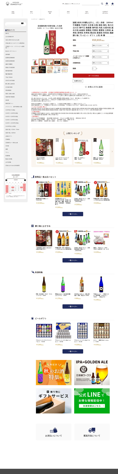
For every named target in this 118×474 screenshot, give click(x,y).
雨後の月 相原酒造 (10, 67)
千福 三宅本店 (9, 77)
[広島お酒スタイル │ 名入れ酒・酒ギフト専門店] (14, 5)
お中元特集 (8, 162)
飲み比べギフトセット (11, 51)
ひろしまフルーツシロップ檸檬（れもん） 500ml (62, 158)
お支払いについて (53, 436)
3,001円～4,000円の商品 (12, 113)
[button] (112, 151)
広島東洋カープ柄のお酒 (12, 142)
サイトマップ (76, 3)
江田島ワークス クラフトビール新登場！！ (15, 47)
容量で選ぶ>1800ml (10, 132)
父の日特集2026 (10, 36)
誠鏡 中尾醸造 (9, 64)
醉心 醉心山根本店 (10, 83)
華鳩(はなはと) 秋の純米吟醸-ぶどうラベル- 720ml (63, 294)
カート (112, 5)
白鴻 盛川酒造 (9, 87)
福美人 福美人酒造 (10, 93)
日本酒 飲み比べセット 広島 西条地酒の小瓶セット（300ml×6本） (82, 200)
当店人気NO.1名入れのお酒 (12, 40)
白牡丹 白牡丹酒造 (10, 80)
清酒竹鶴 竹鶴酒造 (10, 96)
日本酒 (7, 146)
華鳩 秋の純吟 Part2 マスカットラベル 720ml (44, 294)
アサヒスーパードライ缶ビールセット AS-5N (63, 341)
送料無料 (8, 54)
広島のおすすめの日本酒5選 (12, 165)
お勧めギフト (42, 19)
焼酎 (7, 149)
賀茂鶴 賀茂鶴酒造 (10, 57)
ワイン (7, 152)
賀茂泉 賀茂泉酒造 (10, 61)
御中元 (7, 33)
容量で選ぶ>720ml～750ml (12, 129)
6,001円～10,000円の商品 (12, 123)
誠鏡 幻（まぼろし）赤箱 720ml (80, 158)
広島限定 (8, 139)
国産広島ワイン (9, 103)
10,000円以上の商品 (11, 126)
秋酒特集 (8, 155)
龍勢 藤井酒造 (9, 70)
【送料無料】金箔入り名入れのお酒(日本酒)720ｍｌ (43, 248)
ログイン (107, 5)
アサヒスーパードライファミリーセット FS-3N (43, 341)
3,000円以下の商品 (10, 110)
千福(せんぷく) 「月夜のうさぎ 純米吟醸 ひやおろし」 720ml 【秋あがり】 (101, 295)
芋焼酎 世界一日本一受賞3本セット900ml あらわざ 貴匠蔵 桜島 (101, 199)
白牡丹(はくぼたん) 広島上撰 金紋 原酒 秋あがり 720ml (82, 294)
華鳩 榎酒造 (8, 90)
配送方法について (92, 436)
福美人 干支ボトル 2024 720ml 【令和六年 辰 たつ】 (101, 248)
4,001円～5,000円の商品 (12, 116)
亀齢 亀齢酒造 (9, 74)
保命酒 (7, 100)
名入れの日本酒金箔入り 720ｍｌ (41, 158)
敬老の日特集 (9, 159)
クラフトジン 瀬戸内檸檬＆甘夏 (14, 106)
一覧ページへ (72, 214)
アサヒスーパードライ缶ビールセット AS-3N (82, 341)
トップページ (34, 19)
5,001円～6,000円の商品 (12, 119)
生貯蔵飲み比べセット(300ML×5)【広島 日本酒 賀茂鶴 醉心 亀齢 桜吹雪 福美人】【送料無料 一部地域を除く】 (63, 201)
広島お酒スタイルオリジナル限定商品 (15, 43)
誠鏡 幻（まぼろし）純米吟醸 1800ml (98, 158)
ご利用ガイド (67, 3)
